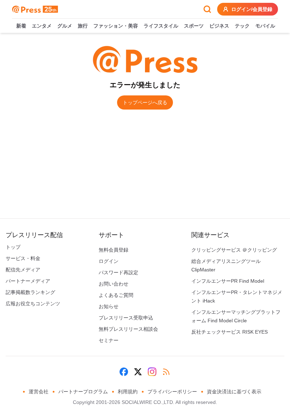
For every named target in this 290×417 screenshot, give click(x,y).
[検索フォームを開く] (207, 9)
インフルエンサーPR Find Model (227, 281)
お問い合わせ (113, 284)
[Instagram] (152, 372)
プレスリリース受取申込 (126, 318)
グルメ (64, 26)
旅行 (83, 26)
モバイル (265, 26)
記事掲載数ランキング (30, 292)
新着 (21, 26)
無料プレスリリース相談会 (128, 329)
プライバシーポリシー (172, 391)
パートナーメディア (28, 281)
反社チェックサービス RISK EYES (229, 332)
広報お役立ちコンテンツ (33, 303)
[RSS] (166, 372)
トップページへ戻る (145, 102)
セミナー (108, 340)
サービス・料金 (23, 258)
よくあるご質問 (116, 295)
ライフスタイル (161, 26)
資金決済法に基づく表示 (234, 391)
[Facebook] (124, 372)
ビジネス (219, 26)
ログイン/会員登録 (251, 9)
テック (242, 26)
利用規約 (128, 391)
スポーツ (194, 26)
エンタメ (42, 26)
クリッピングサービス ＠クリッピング (234, 250)
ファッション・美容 (115, 26)
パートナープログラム (83, 391)
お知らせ (108, 306)
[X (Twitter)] (138, 372)
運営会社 (38, 391)
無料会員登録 (113, 250)
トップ (13, 247)
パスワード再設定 (118, 272)
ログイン (108, 261)
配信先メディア (23, 269)
